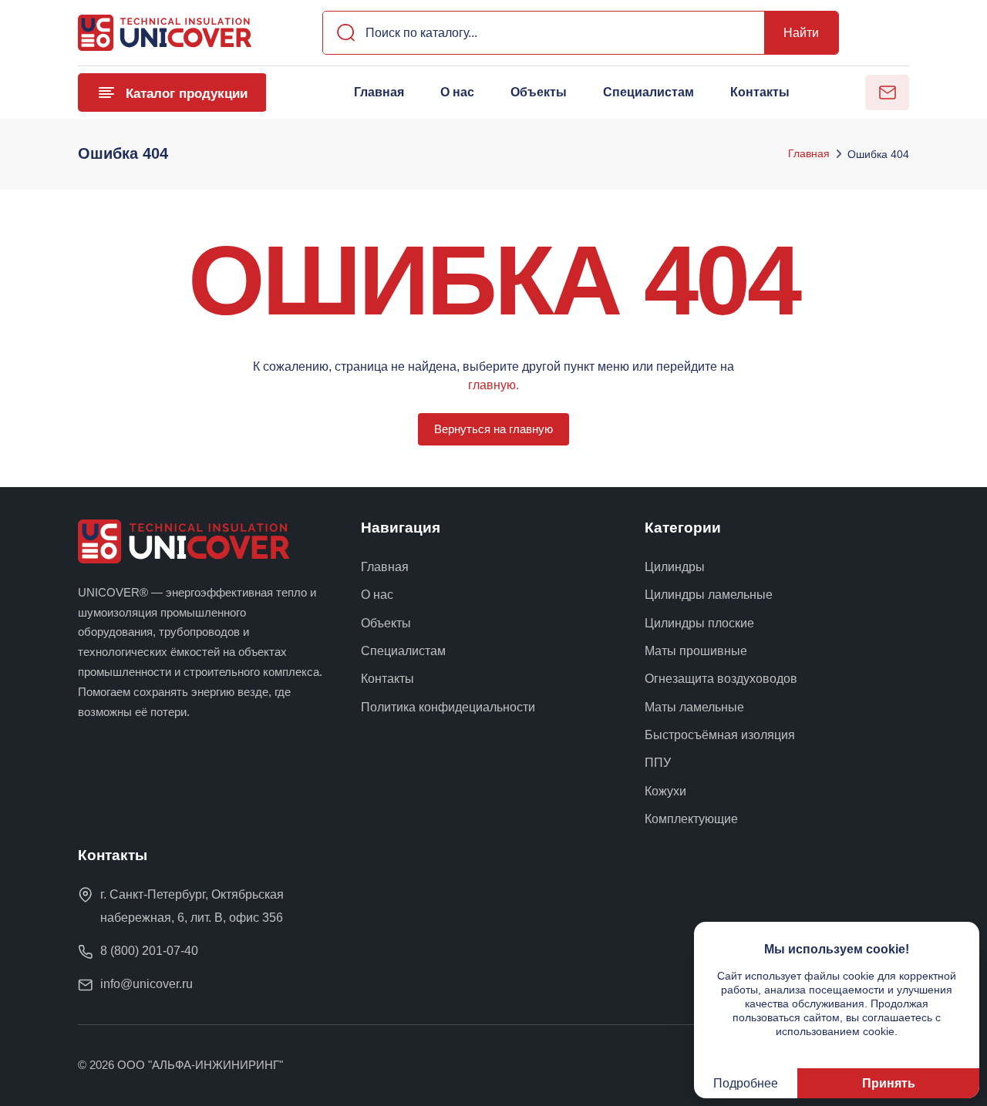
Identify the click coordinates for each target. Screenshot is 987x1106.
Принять (888, 1083)
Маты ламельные (694, 707)
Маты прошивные (696, 650)
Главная (379, 92)
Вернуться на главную (493, 428)
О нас (457, 92)
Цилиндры (675, 566)
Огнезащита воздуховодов (721, 678)
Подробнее (745, 1083)
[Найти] (341, 33)
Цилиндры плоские (699, 623)
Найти (801, 32)
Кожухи (665, 791)
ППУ (658, 762)
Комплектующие (691, 818)
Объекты (538, 92)
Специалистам (648, 92)
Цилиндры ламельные (709, 594)
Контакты (760, 92)
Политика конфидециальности (448, 707)
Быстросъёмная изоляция (720, 734)
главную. (493, 385)
